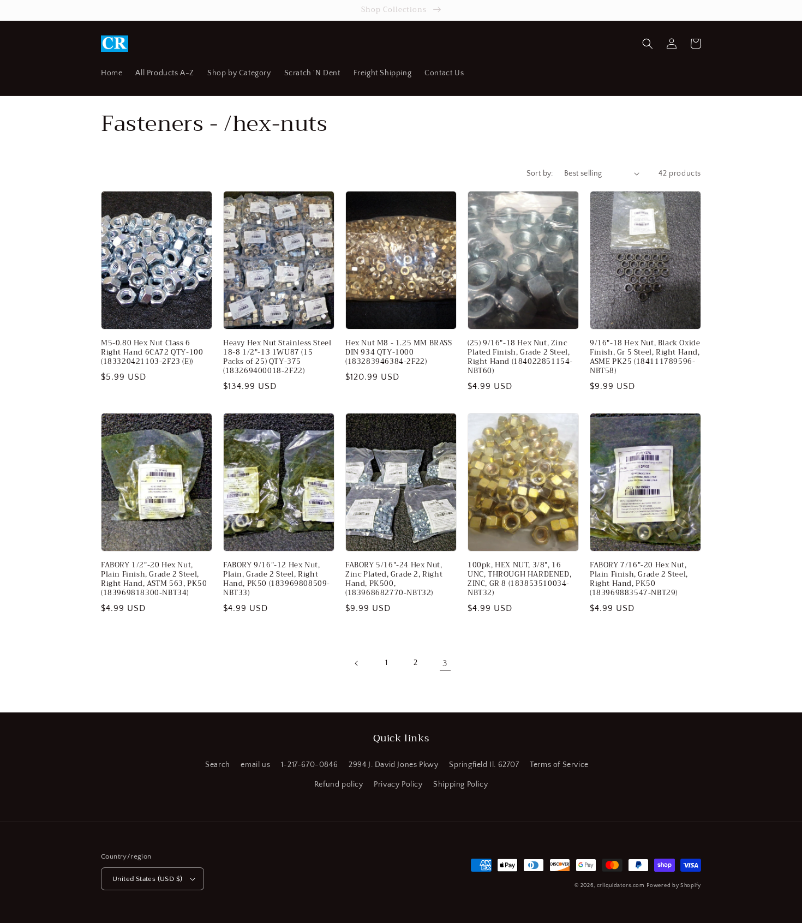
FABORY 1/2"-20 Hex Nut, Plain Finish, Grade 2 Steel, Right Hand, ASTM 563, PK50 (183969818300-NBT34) (154, 579)
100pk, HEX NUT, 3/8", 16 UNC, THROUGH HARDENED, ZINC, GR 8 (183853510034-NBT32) (519, 579)
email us (255, 764)
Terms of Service (559, 764)
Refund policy (338, 784)
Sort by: (539, 173)
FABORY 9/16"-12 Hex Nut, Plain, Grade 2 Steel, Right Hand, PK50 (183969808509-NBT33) (276, 579)
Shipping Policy (460, 784)
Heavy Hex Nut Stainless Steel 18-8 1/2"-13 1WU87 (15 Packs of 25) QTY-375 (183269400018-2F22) (277, 357)
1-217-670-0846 (309, 764)
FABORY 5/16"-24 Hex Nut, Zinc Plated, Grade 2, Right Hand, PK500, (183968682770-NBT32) (393, 579)
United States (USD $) (147, 879)
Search (217, 764)
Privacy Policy (398, 784)
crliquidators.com (621, 886)
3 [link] (445, 663)
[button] (648, 44)
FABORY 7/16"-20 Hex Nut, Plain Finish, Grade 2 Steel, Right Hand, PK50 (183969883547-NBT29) (639, 579)
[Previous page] (357, 663)
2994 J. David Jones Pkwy (393, 764)
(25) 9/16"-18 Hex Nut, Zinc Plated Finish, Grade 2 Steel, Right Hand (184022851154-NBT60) (520, 357)
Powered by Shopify (674, 886)
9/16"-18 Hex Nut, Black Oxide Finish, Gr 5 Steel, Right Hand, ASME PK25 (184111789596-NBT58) (645, 357)
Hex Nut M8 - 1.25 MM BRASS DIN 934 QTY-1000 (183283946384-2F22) (398, 353)
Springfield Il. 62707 (484, 764)
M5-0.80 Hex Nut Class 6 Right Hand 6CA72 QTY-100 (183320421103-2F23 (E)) (152, 353)
